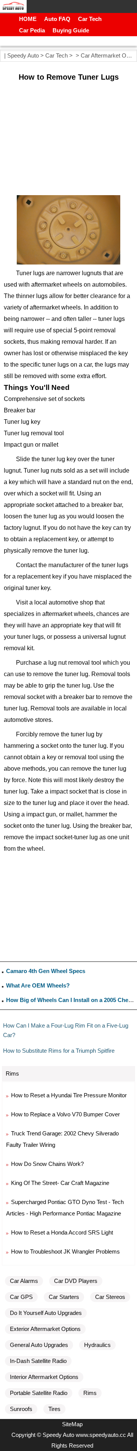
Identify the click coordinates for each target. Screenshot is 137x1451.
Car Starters (64, 1297)
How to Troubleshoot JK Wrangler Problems (65, 1251)
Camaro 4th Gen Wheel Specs (45, 971)
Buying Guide (71, 30)
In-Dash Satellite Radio (38, 1361)
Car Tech (90, 19)
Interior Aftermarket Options (44, 1377)
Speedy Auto (23, 55)
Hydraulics (97, 1345)
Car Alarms (24, 1281)
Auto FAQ (57, 19)
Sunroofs (21, 1409)
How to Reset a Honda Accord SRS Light (62, 1232)
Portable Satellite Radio (38, 1393)
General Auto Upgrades (39, 1345)
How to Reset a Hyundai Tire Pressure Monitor (69, 1095)
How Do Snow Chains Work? (47, 1164)
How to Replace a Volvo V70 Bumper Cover (65, 1114)
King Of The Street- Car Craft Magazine (60, 1183)
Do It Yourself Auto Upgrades (46, 1313)
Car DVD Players (75, 1281)
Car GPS (21, 1297)
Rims (90, 1393)
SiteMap (72, 1424)
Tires (54, 1409)
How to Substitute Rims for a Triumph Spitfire (59, 1050)
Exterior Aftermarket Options (45, 1329)
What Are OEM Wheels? (38, 985)
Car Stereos (110, 1297)
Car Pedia (32, 30)
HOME (28, 19)
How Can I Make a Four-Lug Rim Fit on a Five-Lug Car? (65, 1030)
